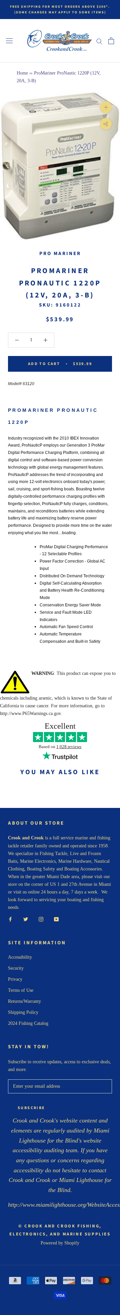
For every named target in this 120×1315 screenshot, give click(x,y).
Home (22, 73)
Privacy (15, 979)
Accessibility (20, 957)
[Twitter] (25, 919)
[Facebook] (10, 919)
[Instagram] (41, 919)
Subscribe (31, 1108)
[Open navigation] (9, 40)
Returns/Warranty (24, 1001)
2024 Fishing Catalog (28, 1023)
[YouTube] (56, 919)
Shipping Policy (23, 1012)
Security (16, 968)
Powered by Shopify (60, 1242)
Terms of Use (20, 990)
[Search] (99, 41)
